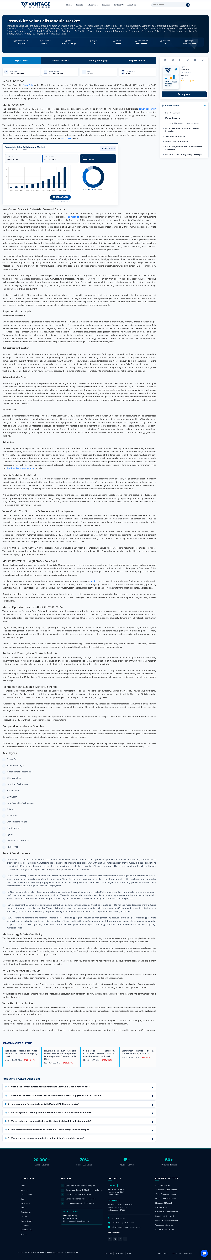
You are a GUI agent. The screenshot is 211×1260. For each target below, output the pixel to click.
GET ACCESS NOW (117, 647)
